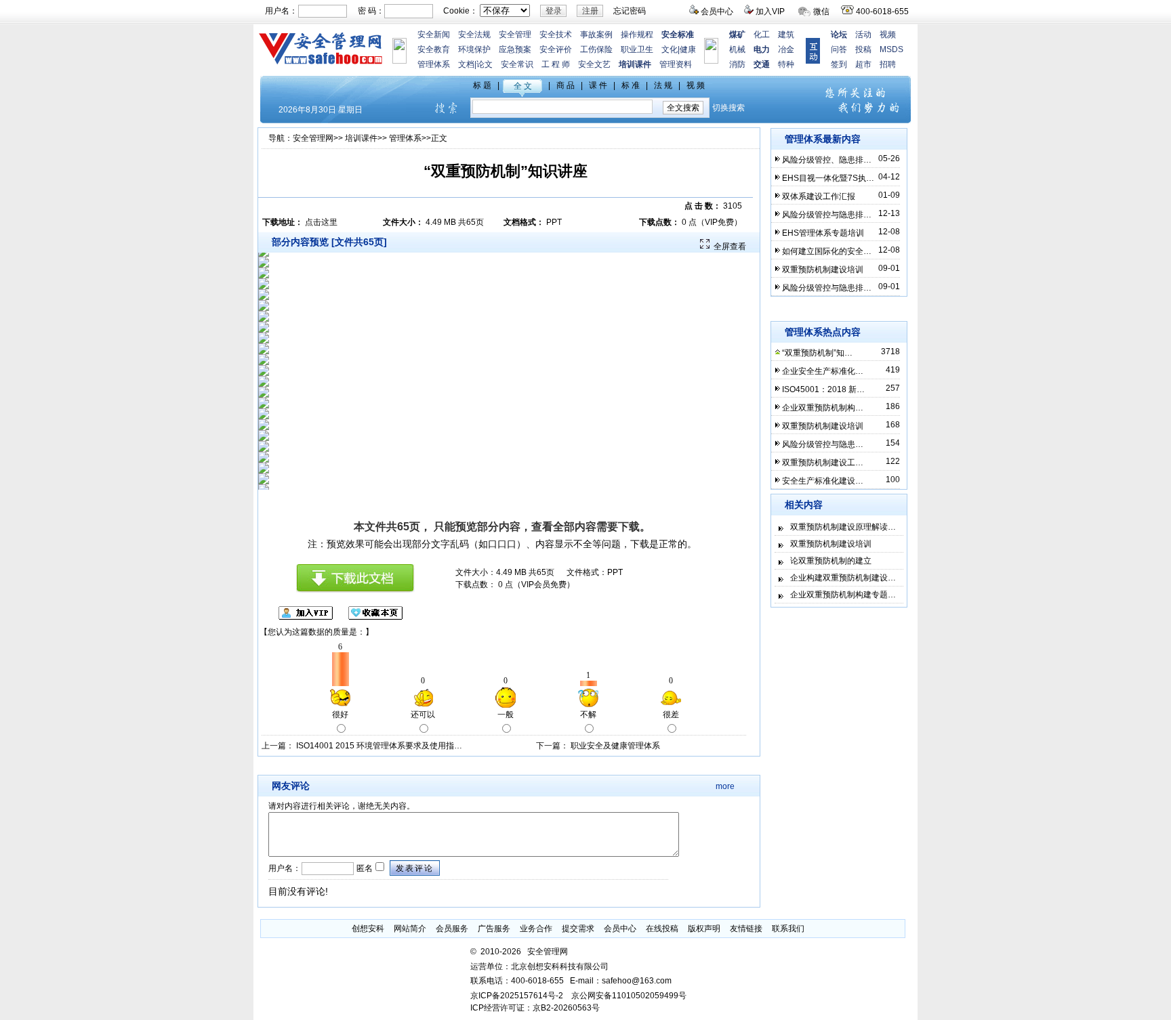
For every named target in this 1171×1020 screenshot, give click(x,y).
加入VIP (770, 11)
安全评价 (555, 49)
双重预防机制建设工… (822, 462)
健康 (688, 49)
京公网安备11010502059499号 (628, 995)
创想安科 (368, 928)
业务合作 (536, 928)
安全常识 (517, 64)
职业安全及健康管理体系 (615, 745)
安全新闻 (433, 34)
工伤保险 (596, 49)
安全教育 (433, 49)
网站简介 (410, 928)
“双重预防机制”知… (817, 353)
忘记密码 (629, 11)
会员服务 (452, 928)
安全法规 (474, 34)
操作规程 (637, 34)
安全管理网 (313, 138)
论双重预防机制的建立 (830, 561)
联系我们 (788, 928)
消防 (737, 64)
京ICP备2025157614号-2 (516, 995)
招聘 (888, 64)
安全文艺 (594, 64)
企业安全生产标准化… (822, 371)
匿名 (363, 868)
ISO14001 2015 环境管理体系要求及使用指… (379, 745)
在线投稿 (662, 928)
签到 (839, 64)
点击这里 (321, 222)
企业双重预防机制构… (822, 407)
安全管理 (515, 34)
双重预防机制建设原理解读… (843, 527)
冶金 (786, 49)
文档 (466, 64)
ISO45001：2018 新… (823, 389)
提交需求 (578, 928)
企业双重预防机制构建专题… (843, 594)
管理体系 (433, 64)
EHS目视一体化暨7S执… (828, 178)
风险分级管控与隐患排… (826, 214)
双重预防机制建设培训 (822, 269)
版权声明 (704, 928)
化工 (762, 34)
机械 (737, 49)
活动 (863, 34)
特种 (786, 64)
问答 (839, 49)
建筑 (786, 34)
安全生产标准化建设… (822, 481)
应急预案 (515, 49)
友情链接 (746, 928)
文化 (669, 49)
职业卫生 (637, 49)
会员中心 (717, 11)
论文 (484, 64)
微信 (821, 11)
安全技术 (555, 34)
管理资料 (675, 64)
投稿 (863, 49)
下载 (629, 526)
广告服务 (494, 928)
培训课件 (361, 138)
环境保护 (474, 49)
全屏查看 (730, 246)
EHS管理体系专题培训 (823, 233)
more (725, 786)
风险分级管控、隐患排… (826, 160)
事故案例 (596, 34)
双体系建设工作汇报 (818, 196)
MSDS (891, 49)
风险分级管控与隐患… (822, 444)
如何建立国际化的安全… (826, 251)
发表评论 (415, 868)
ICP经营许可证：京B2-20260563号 (535, 1008)
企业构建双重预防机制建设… (843, 577)
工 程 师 (555, 64)
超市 (863, 64)
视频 (888, 34)
